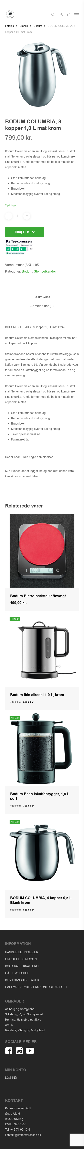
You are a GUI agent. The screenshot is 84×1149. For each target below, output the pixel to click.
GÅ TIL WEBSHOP (17, 973)
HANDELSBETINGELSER (21, 952)
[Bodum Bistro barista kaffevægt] (42, 551)
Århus (9, 1025)
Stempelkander (45, 271)
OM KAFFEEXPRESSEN (21, 959)
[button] (76, 14)
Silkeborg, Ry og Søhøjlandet (24, 1014)
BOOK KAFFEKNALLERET (22, 966)
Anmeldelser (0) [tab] (41, 306)
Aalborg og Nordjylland (19, 1009)
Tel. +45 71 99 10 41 (18, 1130)
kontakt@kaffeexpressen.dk (23, 1135)
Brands (24, 26)
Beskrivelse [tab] (41, 297)
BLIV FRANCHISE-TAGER (22, 980)
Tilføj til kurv (24, 232)
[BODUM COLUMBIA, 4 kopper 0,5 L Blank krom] (42, 853)
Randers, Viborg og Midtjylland (25, 1030)
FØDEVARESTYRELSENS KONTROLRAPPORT (36, 987)
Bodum (38, 26)
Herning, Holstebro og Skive (23, 1020)
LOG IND (11, 1078)
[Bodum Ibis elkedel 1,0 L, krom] (42, 650)
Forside (9, 26)
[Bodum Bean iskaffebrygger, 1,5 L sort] (42, 749)
